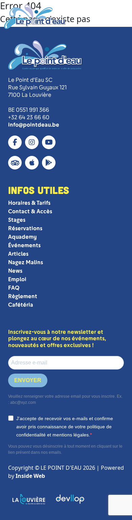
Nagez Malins (25, 262)
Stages (16, 219)
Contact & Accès (30, 211)
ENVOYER (27, 380)
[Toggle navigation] (117, 16)
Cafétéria (20, 304)
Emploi (17, 279)
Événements (24, 245)
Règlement (22, 296)
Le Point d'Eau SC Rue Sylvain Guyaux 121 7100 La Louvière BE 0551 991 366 (37, 94)
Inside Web (30, 476)
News (15, 270)
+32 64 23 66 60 (28, 117)
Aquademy (22, 236)
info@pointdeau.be (33, 124)
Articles (18, 253)
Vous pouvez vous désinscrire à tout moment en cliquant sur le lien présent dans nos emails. (65, 449)
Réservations (25, 228)
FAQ (13, 287)
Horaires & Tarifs (29, 203)
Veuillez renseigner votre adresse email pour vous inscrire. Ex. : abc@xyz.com (65, 399)
